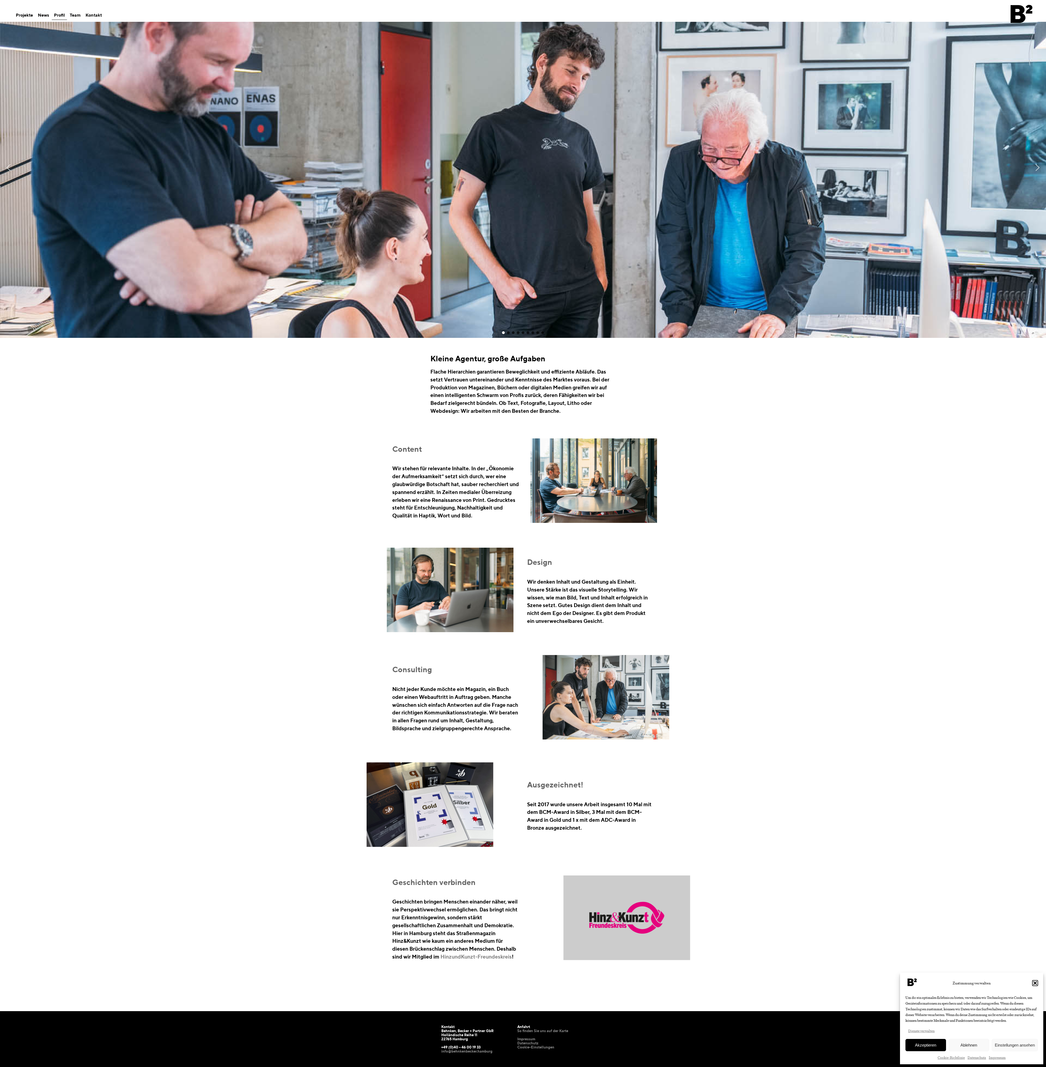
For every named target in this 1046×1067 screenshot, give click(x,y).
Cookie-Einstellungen (535, 1047)
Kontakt (94, 15)
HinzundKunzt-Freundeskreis (476, 957)
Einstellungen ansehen (1015, 1045)
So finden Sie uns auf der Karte (542, 1031)
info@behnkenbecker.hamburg (466, 1051)
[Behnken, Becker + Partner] (1021, 29)
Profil (59, 15)
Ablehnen (968, 1045)
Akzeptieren (925, 1045)
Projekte (24, 15)
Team (75, 15)
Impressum (997, 1057)
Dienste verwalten (921, 1030)
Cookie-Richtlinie (951, 1057)
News (43, 15)
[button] (1035, 983)
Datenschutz (977, 1057)
